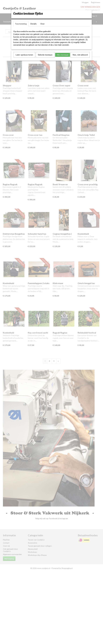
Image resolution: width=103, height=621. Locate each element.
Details (33, 24)
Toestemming (21, 24)
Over (42, 24)
